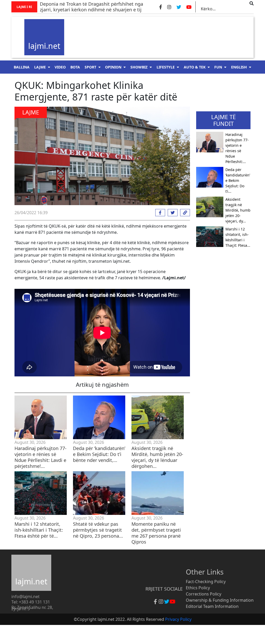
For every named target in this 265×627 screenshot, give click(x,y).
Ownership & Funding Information (220, 600)
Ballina (22, 67)
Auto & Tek (194, 67)
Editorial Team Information (212, 606)
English (239, 67)
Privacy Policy (178, 619)
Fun (218, 67)
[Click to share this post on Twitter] (171, 212)
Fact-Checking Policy (206, 581)
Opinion (113, 67)
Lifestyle (166, 67)
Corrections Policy (203, 594)
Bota (75, 67)
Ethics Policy (198, 588)
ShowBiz (139, 67)
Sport (90, 67)
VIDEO (60, 67)
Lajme (40, 67)
